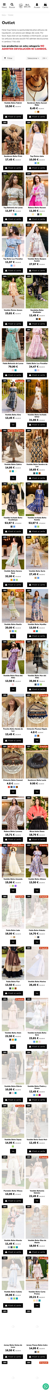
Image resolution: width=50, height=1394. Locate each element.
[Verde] (38, 163)
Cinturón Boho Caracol (13, 780)
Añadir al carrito (14, 116)
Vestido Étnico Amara (13, 310)
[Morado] (16, 886)
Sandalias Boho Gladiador (37, 311)
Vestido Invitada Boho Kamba (37, 519)
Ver (13, 424)
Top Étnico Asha (37, 156)
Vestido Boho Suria (37, 571)
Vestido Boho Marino (37, 981)
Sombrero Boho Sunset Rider (37, 104)
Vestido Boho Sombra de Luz (36, 465)
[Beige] (36, 112)
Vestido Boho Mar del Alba (37, 676)
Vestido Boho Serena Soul (13, 572)
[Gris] (9, 1247)
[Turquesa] (16, 214)
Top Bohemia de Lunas (13, 207)
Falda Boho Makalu (37, 930)
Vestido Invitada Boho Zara (37, 1034)
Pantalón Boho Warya (13, 1191)
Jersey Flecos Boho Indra (36, 1345)
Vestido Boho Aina (13, 415)
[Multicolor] (16, 471)
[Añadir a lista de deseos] (22, 72)
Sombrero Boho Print (13, 156)
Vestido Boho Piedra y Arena (37, 1087)
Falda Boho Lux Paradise (37, 363)
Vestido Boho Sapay (12, 1139)
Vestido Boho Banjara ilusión (37, 260)
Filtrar (9, 58)
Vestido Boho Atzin (13, 1033)
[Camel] (10, 471)
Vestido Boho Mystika (37, 624)
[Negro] (38, 214)
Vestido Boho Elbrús (13, 1086)
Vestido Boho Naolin (13, 624)
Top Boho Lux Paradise (13, 259)
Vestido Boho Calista (13, 1292)
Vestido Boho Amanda (13, 879)
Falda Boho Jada (13, 930)
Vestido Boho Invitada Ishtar (37, 416)
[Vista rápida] (22, 76)
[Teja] (40, 473)
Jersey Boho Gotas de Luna (13, 1346)
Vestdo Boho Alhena (37, 879)
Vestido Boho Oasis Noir (37, 1139)
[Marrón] (38, 112)
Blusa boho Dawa (37, 831)
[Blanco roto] (10, 886)
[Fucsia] (40, 1095)
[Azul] (36, 163)
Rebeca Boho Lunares (13, 831)
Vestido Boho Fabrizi (13, 103)
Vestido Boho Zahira (13, 464)
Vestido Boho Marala (13, 1240)
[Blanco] (10, 214)
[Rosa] (13, 214)
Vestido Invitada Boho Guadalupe (13, 519)
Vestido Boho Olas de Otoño (37, 1241)
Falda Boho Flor (13, 981)
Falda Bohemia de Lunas (13, 363)
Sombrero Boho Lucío (37, 780)
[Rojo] (34, 631)
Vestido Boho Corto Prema (37, 1293)
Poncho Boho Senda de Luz (13, 730)
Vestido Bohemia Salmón (37, 1192)
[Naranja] (11, 580)
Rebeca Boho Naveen (37, 207)
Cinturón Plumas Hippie (37, 729)
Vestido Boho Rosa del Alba (13, 676)
